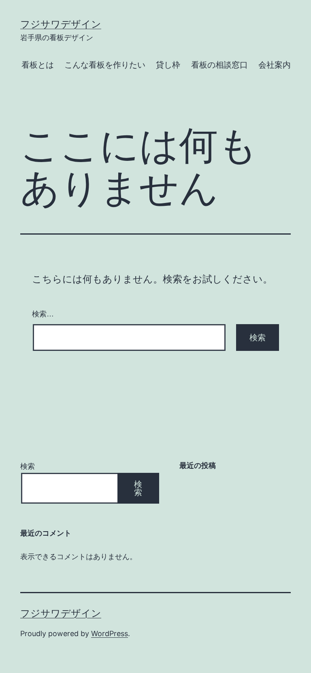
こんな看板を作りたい (104, 65)
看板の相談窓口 (219, 65)
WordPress (109, 633)
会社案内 (274, 65)
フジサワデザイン (60, 24)
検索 (27, 466)
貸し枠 (168, 65)
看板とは (37, 65)
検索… (43, 314)
